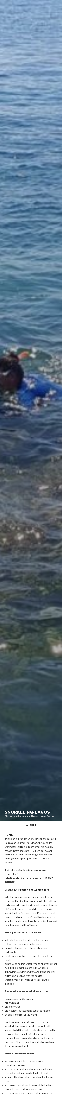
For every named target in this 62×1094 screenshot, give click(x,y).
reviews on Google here (34, 889)
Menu (33, 824)
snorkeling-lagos (27, 812)
